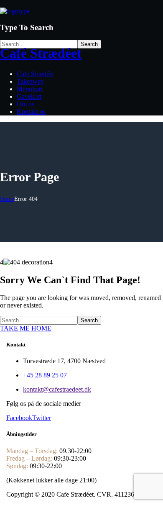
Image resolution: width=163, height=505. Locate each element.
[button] (81, 328)
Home (7, 199)
